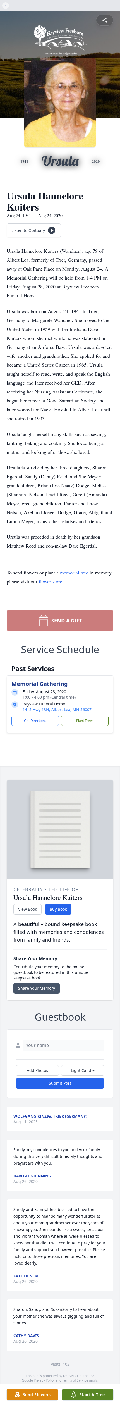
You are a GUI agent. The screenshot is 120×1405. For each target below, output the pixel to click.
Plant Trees (84, 720)
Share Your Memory (36, 988)
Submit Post (60, 1083)
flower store (50, 581)
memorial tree (74, 572)
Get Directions (35, 720)
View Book (27, 909)
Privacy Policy (44, 1380)
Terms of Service (75, 1380)
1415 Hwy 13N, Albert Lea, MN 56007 (57, 709)
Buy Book (58, 909)
